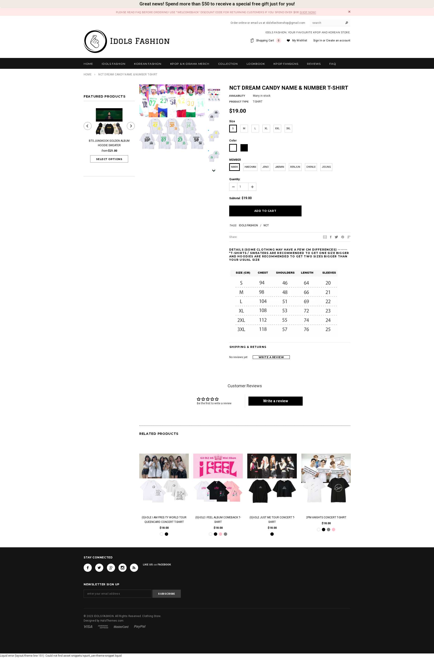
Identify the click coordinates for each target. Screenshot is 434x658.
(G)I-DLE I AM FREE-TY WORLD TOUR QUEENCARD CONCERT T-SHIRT (164, 520)
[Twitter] (336, 236)
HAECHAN (250, 166)
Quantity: (234, 179)
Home (88, 74)
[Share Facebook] (330, 236)
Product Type (238, 101)
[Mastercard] (121, 626)
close (349, 12)
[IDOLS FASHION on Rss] (134, 568)
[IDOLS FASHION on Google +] (111, 568)
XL (266, 128)
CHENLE (311, 166)
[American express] (103, 626)
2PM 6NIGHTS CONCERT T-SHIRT (326, 517)
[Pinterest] (342, 236)
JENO (265, 166)
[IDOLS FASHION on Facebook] (88, 568)
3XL (288, 128)
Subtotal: (235, 198)
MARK (234, 166)
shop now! (308, 12)
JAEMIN (279, 166)
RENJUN (295, 166)
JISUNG (326, 166)
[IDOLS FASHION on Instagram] (122, 568)
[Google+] (348, 236)
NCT (266, 225)
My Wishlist (299, 40)
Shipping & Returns (248, 347)
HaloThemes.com (111, 620)
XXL (277, 128)
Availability (237, 95)
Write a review (271, 357)
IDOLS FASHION (248, 225)
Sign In (317, 40)
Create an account (338, 40)
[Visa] (88, 626)
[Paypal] (140, 626)
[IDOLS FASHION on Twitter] (99, 568)
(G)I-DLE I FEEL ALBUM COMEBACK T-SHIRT (218, 520)
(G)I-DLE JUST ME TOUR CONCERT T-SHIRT (272, 520)
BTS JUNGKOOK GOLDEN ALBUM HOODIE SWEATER (109, 143)
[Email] (325, 236)
